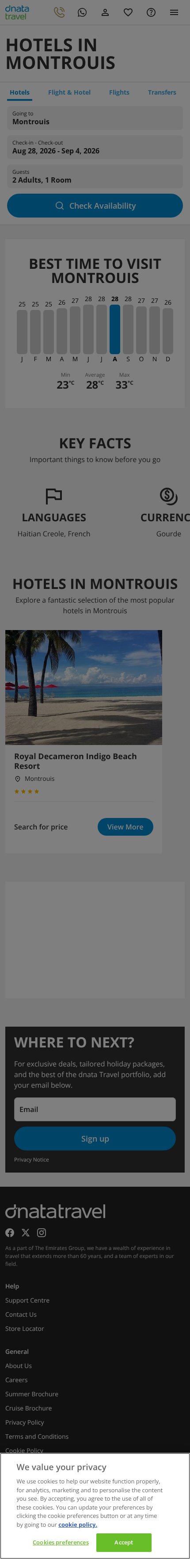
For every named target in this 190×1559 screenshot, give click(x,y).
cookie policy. (77, 1524)
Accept (123, 1542)
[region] (95, 1506)
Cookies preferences (60, 1542)
